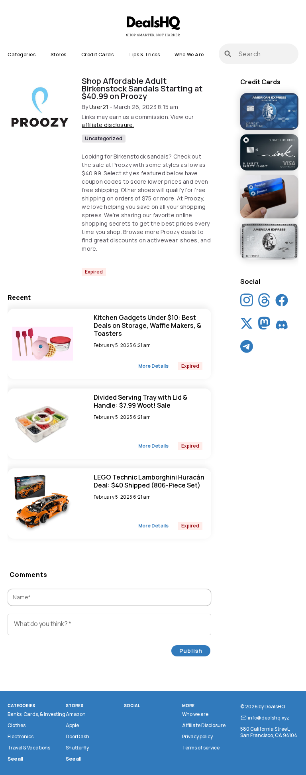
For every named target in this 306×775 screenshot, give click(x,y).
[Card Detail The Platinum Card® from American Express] (269, 242)
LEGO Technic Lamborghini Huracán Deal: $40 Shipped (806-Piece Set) (149, 481)
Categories (21, 54)
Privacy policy (197, 736)
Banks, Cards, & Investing (36, 714)
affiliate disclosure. (108, 125)
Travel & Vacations (29, 747)
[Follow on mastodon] (264, 325)
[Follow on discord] (281, 325)
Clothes (17, 725)
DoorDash (77, 736)
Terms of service (201, 747)
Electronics (20, 736)
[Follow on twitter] (246, 325)
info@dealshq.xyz (268, 718)
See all (15, 758)
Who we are (189, 54)
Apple (72, 725)
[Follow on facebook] (281, 302)
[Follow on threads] (264, 302)
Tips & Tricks (144, 54)
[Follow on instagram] (246, 302)
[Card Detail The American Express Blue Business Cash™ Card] (269, 112)
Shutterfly (77, 747)
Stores (59, 54)
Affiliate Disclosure (204, 725)
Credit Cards (97, 54)
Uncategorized (103, 138)
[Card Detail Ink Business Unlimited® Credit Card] (269, 153)
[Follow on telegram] (246, 348)
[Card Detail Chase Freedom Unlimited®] (269, 197)
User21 (99, 107)
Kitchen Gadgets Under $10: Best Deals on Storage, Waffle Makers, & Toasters (147, 325)
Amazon (76, 714)
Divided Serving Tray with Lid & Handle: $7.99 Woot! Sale (140, 401)
